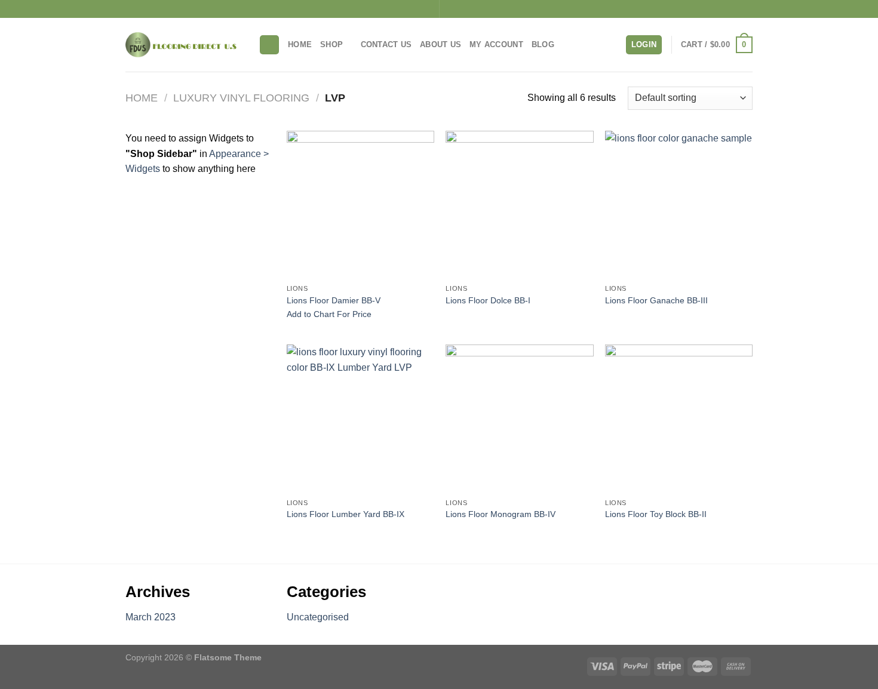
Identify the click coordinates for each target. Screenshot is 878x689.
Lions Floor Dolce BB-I (488, 300)
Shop (331, 44)
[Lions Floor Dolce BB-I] (519, 204)
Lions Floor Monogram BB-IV (500, 514)
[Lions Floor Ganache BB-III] (679, 204)
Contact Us (386, 44)
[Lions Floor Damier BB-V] (360, 204)
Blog (543, 44)
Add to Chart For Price (329, 314)
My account (496, 44)
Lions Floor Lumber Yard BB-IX (345, 514)
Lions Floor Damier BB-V (333, 300)
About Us (440, 44)
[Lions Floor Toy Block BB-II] (679, 418)
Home (300, 44)
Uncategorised (318, 617)
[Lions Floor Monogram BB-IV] (519, 418)
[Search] (269, 45)
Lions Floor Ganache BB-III (656, 300)
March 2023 (150, 617)
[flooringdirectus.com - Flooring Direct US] (183, 44)
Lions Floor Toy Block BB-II (656, 514)
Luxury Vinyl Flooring (241, 97)
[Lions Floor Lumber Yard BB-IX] (360, 418)
